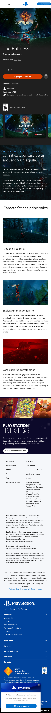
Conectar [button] (8, 662)
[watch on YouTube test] (39, 134)
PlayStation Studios (11, 625)
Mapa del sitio (43, 702)
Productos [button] (8, 640)
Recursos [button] (8, 657)
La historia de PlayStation (13, 634)
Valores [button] (7, 646)
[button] (25, 125)
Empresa (7, 631)
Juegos (12, 609)
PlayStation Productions (12, 628)
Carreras (7, 621)
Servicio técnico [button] (11, 651)
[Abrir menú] (3, 4)
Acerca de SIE (8, 618)
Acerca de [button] (8, 614)
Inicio (5, 609)
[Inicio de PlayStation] (25, 3)
